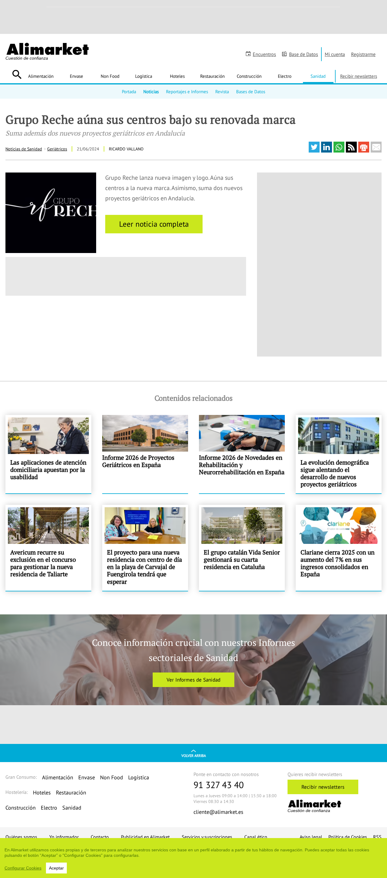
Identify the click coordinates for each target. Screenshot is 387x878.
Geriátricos (57, 149)
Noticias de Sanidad (23, 149)
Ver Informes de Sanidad (193, 679)
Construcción (249, 76)
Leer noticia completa (154, 224)
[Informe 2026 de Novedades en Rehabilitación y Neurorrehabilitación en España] (242, 454)
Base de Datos (303, 54)
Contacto (100, 837)
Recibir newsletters (358, 76)
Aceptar (56, 868)
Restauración (212, 76)
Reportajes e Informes (187, 91)
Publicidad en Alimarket (145, 837)
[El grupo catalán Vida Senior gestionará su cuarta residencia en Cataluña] (242, 548)
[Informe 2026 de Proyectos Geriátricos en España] (145, 454)
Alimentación (41, 76)
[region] (193, 858)
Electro (284, 76)
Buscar (16, 74)
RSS (377, 837)
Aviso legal (311, 837)
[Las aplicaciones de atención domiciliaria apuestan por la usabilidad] (48, 454)
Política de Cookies (347, 837)
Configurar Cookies (23, 868)
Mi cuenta (335, 54)
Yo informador (64, 837)
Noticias (151, 91)
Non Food (110, 76)
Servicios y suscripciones (207, 837)
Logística (143, 76)
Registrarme (363, 54)
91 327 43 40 (219, 785)
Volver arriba (193, 755)
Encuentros (264, 54)
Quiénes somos (21, 837)
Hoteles (177, 76)
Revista (222, 91)
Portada (129, 91)
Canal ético (255, 837)
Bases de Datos (250, 91)
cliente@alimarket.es (218, 811)
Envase (76, 76)
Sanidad (318, 76)
